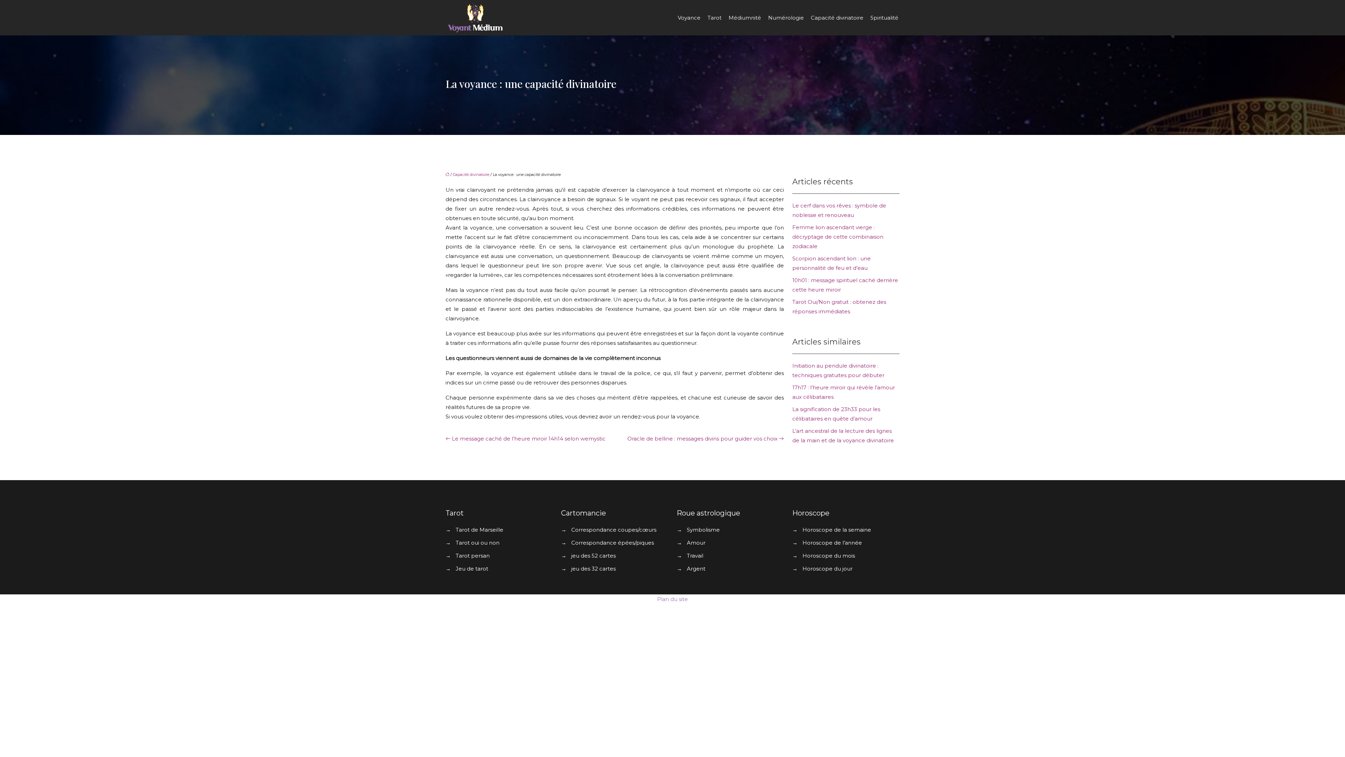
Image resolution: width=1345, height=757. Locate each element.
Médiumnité (745, 17)
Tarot (715, 17)
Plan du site (672, 599)
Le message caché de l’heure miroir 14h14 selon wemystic (529, 438)
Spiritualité (884, 17)
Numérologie (786, 17)
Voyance (689, 17)
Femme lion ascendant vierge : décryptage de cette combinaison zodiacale (837, 237)
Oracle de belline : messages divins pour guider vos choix (702, 438)
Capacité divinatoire (837, 17)
